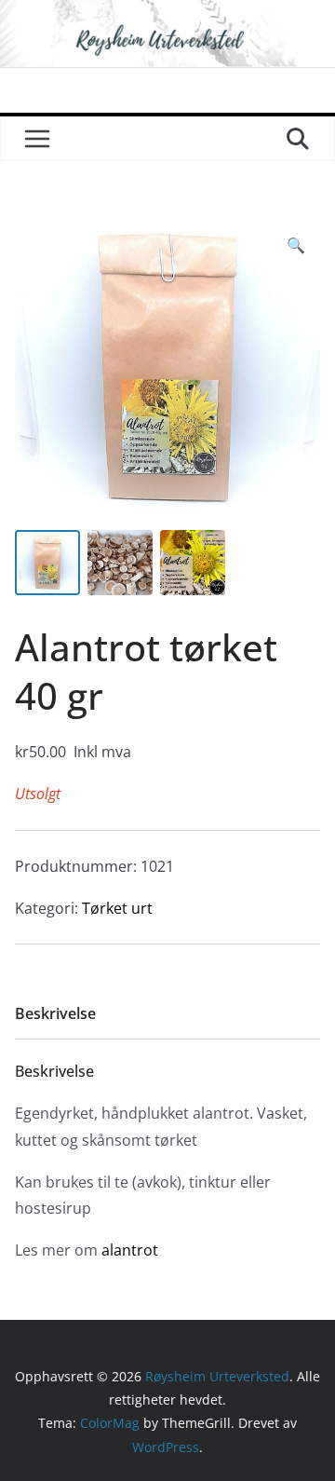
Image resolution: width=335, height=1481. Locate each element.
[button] (296, 245)
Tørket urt (117, 908)
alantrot (129, 1250)
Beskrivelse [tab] (55, 1013)
